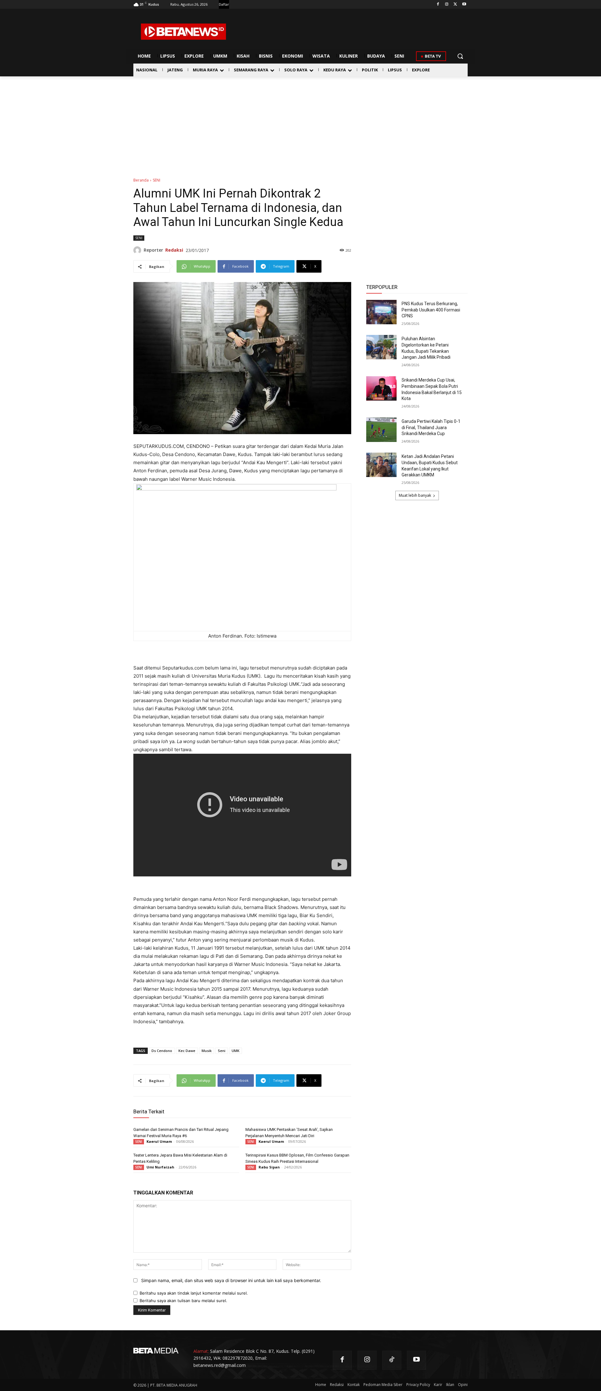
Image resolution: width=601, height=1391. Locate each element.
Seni (221, 1050)
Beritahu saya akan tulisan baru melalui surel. (183, 1300)
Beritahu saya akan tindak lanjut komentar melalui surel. (194, 1293)
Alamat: (201, 1351)
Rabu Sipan (269, 1167)
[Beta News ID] (183, 32)
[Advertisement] (300, 123)
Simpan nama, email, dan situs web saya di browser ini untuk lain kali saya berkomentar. (231, 1280)
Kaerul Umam (159, 1141)
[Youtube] (464, 4)
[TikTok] (391, 1360)
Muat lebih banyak (415, 495)
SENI (156, 180)
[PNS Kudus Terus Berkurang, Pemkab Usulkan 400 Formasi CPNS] (381, 312)
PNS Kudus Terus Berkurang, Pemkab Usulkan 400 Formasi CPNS (431, 309)
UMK (235, 1050)
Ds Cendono (162, 1050)
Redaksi (174, 250)
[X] (455, 4)
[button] (460, 56)
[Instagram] (446, 4)
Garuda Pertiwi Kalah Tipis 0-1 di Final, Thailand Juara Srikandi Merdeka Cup (431, 427)
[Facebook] (438, 4)
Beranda (141, 180)
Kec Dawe (186, 1050)
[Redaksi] (138, 250)
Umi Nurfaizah (160, 1167)
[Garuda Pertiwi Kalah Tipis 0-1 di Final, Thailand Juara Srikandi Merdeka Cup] (381, 430)
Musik (207, 1050)
